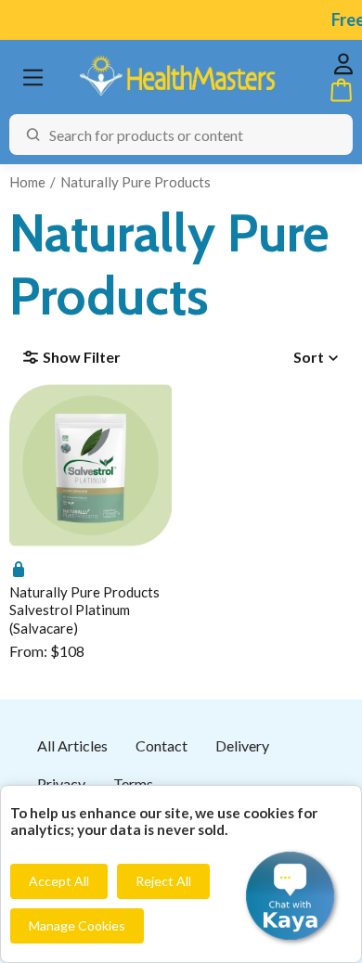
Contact (161, 745)
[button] (290, 896)
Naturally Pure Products (135, 181)
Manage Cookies (77, 925)
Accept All (59, 881)
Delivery (242, 745)
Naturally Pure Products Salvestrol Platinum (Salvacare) (84, 610)
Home (27, 181)
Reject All (163, 881)
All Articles (72, 745)
